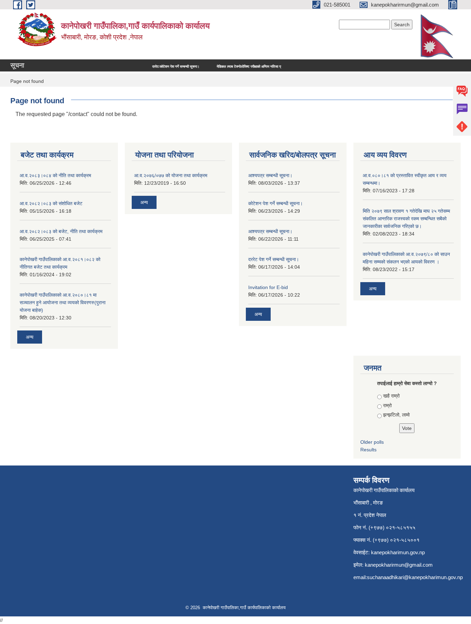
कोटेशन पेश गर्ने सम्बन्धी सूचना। (275, 203)
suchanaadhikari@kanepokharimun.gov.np (415, 577)
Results (368, 449)
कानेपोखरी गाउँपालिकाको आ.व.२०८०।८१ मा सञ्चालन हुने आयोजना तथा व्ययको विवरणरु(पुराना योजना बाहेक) (63, 302)
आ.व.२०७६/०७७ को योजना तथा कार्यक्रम (170, 175)
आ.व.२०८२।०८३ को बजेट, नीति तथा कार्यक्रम (61, 231)
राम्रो (387, 405)
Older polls (372, 442)
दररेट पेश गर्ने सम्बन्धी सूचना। (273, 259)
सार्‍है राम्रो (391, 396)
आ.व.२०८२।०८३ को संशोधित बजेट (51, 203)
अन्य (29, 337)
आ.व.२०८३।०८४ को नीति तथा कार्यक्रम (55, 175)
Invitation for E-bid (268, 287)
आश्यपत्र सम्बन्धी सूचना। (270, 175)
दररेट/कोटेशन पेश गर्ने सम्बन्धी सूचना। (165, 66)
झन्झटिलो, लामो (396, 414)
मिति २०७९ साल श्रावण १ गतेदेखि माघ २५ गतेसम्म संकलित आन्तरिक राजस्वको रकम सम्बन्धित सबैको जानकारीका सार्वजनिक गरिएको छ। (406, 218)
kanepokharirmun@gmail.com (399, 565)
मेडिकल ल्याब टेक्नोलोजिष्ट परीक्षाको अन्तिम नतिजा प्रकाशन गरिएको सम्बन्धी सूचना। (257, 66)
